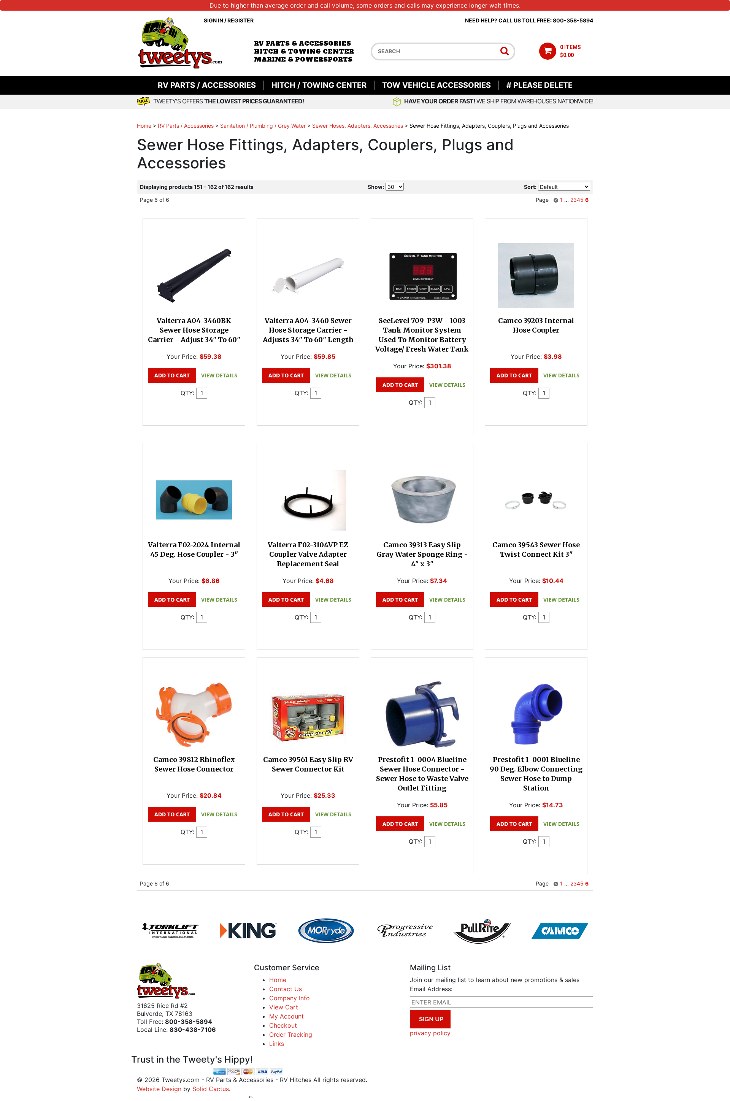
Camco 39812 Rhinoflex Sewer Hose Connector (194, 764)
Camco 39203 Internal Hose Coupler (536, 325)
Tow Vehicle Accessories (436, 85)
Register (240, 20)
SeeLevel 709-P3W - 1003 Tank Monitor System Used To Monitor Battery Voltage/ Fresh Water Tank (422, 334)
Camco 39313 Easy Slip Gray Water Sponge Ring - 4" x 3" (422, 554)
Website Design (159, 1089)
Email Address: (431, 989)
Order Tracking (290, 1034)
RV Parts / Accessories (207, 85)
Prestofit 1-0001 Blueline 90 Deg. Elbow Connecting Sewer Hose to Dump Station (536, 773)
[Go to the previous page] (556, 199)
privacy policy (430, 1033)
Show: (376, 187)
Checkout (283, 1025)
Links (276, 1043)
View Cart (283, 1007)
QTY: (187, 393)
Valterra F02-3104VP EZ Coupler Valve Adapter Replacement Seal (308, 554)
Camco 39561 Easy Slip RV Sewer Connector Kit (308, 764)
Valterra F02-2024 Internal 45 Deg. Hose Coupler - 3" (194, 549)
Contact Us (285, 989)
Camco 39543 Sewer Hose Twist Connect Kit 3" (536, 549)
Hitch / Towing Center (319, 85)
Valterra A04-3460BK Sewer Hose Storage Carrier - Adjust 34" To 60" (194, 330)
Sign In (213, 20)
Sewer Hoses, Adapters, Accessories (357, 125)
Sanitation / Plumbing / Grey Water (263, 125)
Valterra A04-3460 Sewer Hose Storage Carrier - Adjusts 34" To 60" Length (308, 330)
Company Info (289, 998)
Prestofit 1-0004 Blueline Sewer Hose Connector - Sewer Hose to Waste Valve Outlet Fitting (422, 773)
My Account (286, 1016)
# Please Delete (539, 85)
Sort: (530, 187)
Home (144, 125)
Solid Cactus (210, 1089)
